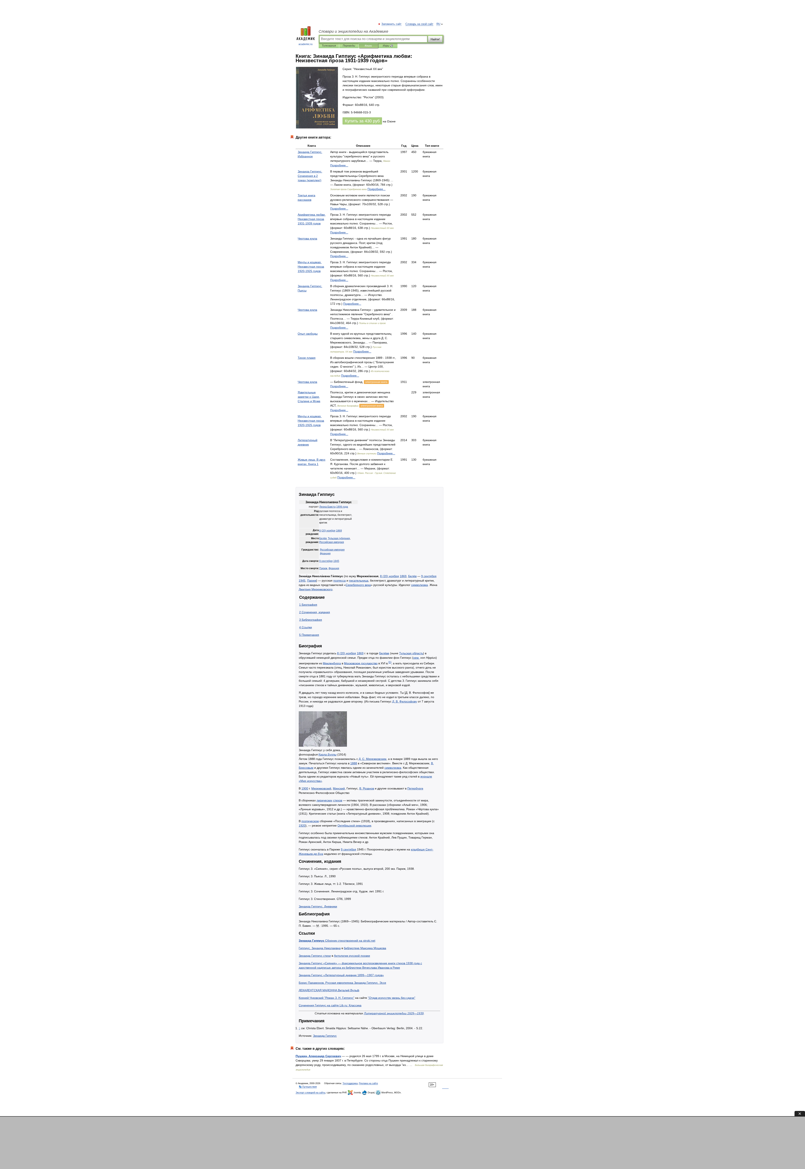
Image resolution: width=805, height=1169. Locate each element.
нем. (416, 657)
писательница (358, 580)
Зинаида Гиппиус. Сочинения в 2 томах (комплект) (310, 176)
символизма (419, 585)
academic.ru (306, 44)
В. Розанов (366, 788)
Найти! (435, 39)
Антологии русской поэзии (352, 955)
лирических (324, 800)
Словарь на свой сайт (419, 24)
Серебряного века (358, 585)
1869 (339, 530)
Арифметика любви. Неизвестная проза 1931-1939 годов (312, 219)
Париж (323, 568)
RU (438, 24)
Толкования (329, 45)
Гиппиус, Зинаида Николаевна (320, 948)
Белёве (384, 653)
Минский (339, 788)
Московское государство (361, 663)
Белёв (323, 538)
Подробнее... (339, 165)
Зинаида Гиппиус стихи (315, 955)
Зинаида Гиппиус (325, 1035)
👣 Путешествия (308, 1086)
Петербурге (415, 788)
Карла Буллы (327, 754)
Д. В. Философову (404, 701)
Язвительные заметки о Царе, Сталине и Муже (309, 397)
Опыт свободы (308, 333)
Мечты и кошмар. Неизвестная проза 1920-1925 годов (311, 266)
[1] (389, 662)
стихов (337, 800)
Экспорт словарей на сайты (310, 1092)
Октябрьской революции (354, 825)
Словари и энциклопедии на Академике (353, 31)
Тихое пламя (307, 357)
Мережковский (321, 788)
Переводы (349, 45)
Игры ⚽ (388, 45)
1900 (304, 788)
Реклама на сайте (368, 1083)
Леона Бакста (327, 506)
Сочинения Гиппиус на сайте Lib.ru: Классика (330, 1005)
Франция (325, 553)
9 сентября (326, 561)
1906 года (342, 506)
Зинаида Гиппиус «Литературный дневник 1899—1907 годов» (341, 975)
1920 (302, 825)
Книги (368, 45)
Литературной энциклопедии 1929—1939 (394, 1013)
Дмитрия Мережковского (315, 589)
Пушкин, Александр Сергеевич (318, 1056)
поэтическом (310, 821)
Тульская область (411, 653)
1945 (336, 561)
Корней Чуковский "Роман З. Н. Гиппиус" (326, 997)
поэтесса (339, 580)
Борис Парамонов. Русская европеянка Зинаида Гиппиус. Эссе (342, 982)
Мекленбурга (332, 663)
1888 (353, 763)
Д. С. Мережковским (372, 759)
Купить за (362, 121)
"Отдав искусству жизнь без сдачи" (391, 997)
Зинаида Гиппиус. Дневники (318, 906)
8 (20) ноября (327, 530)
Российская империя (331, 542)
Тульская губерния (339, 538)
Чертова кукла (307, 238)
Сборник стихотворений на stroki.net (337, 940)
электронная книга (376, 382)
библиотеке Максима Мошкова (365, 948)
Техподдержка (350, 1083)
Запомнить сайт (391, 24)
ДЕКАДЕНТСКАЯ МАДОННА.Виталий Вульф (329, 990)
